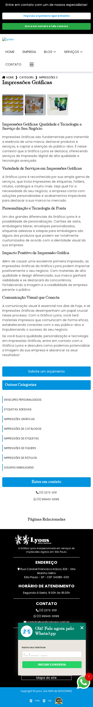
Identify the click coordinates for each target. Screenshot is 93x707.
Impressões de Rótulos (20, 458)
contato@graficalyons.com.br (47, 622)
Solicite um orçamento (46, 371)
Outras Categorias (20, 385)
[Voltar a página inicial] (46, 39)
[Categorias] (31, 64)
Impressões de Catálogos (23, 429)
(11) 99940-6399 (47, 499)
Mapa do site (46, 677)
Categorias (26, 77)
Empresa (29, 52)
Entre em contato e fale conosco (46, 26)
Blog (48, 52)
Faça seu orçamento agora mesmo (46, 15)
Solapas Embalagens (19, 467)
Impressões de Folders (20, 448)
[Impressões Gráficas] (12, 104)
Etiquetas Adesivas (18, 409)
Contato (13, 64)
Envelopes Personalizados (23, 400)
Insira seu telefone (34, 647)
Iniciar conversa (52, 664)
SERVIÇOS (71, 52)
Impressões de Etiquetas (21, 438)
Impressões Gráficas (19, 419)
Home (9, 52)
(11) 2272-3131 (48, 492)
